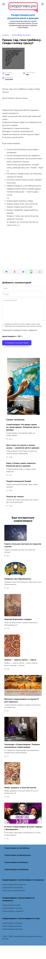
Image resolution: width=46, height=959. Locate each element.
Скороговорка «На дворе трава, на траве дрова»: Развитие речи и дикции (22, 427)
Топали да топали (15, 497)
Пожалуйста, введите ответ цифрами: (19, 330)
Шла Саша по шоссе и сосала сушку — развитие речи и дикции (22, 446)
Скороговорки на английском (16, 848)
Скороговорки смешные (12, 923)
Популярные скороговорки (13, 890)
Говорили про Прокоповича (17, 579)
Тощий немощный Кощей (18, 481)
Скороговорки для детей (12, 887)
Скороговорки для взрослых (14, 884)
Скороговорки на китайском (16, 869)
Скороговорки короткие (12, 929)
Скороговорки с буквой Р (13, 911)
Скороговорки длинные (12, 926)
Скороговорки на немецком (16, 862)
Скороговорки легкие (11, 905)
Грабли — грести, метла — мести (20, 660)
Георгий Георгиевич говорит (18, 619)
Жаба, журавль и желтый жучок (20, 787)
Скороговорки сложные (12, 908)
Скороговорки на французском (17, 855)
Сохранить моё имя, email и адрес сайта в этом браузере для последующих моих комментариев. (23, 325)
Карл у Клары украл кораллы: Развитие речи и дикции (21, 464)
